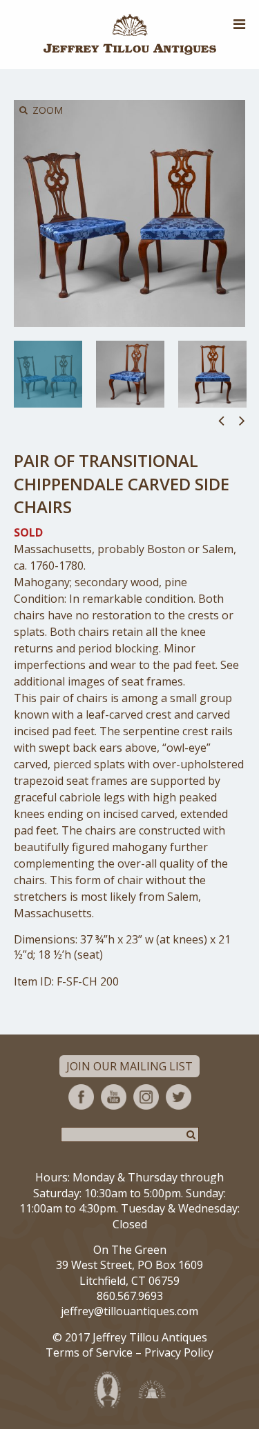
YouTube (113, 1097)
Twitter (178, 1097)
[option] (48, 374)
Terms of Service (89, 1352)
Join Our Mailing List (129, 1066)
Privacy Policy (178, 1352)
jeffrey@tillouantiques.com (129, 1311)
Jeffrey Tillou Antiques (130, 34)
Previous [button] (221, 420)
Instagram (146, 1097)
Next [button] (242, 420)
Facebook (81, 1097)
